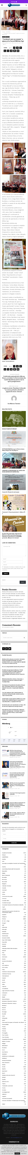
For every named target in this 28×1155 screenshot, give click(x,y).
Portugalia (4, 1033)
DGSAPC (4, 914)
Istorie (3, 982)
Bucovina (4, 879)
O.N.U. (3, 1016)
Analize (4, 859)
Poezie (3, 1026)
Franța (3, 954)
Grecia (3, 959)
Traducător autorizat (7, 1085)
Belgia (3, 873)
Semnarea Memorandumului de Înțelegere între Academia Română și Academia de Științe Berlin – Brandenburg (17, 804)
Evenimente (5, 935)
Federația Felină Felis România (9, 948)
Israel (3, 980)
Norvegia (4, 1011)
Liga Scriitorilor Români (8, 990)
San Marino (5, 1052)
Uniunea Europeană (7, 1098)
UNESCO (4, 1094)
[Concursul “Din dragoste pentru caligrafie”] (5, 795)
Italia (3, 984)
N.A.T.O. (4, 1009)
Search (3, 579)
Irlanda (4, 978)
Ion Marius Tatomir (8, 43)
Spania (4, 1068)
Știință (3, 1077)
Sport (3, 1073)
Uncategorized (5, 1092)
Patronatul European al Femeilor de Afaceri (13, 1022)
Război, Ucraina (6, 1041)
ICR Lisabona (5, 965)
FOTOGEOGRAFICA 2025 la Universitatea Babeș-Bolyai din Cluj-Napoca (13, 449)
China (3, 894)
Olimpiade (4, 1018)
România (7, 36)
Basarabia (4, 871)
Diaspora (4, 916)
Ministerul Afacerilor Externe (9, 1001)
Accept (17, 1153)
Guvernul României (7, 961)
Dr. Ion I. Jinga (5, 921)
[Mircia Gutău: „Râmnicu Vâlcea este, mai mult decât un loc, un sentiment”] (5, 815)
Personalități (5, 1024)
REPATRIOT (5, 1045)
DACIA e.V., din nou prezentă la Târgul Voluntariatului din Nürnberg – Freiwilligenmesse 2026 (17, 785)
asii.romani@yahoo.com (16, 1137)
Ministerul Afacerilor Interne (9, 1003)
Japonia (4, 986)
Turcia (3, 1087)
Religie (3, 1043)
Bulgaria (4, 883)
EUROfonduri (5, 933)
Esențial (4, 931)
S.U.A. (3, 1049)
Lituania (4, 995)
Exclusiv (4, 937)
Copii (3, 907)
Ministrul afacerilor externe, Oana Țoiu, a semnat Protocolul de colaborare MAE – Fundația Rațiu (12, 680)
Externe (4, 944)
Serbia (3, 1064)
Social (3, 1066)
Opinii (3, 1020)
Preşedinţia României (7, 1039)
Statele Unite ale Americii (8, 1075)
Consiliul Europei (6, 902)
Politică (4, 1028)
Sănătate (4, 1054)
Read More (23, 1153)
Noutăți (4, 1013)
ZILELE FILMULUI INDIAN (9, 429)
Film (3, 952)
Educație (4, 929)
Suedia (4, 1079)
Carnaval (4, 890)
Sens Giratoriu (5, 1062)
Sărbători (4, 1058)
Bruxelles (4, 877)
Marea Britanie (5, 999)
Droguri (4, 923)
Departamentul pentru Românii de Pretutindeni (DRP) (10, 912)
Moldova (4, 1005)
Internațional (5, 975)
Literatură (4, 992)
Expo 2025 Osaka (6, 940)
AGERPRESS (5, 857)
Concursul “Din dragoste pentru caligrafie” (17, 793)
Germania (4, 956)
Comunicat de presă (7, 896)
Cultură (4, 36)
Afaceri (4, 854)
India (3, 969)
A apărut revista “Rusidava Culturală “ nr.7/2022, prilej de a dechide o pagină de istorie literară (14, 389)
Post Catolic (5, 1035)
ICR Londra (5, 967)
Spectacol (4, 1071)
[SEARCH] (24, 637)
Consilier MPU (5, 900)
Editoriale (5, 746)
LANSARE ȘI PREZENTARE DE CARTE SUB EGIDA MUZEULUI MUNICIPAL (13, 471)
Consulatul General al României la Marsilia (12, 904)
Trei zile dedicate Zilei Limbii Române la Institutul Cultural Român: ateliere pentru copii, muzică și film (13, 694)
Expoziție (4, 942)
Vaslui (3, 1104)
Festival (4, 950)
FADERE (4, 946)
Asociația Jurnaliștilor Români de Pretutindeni (13, 863)
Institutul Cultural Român (8, 971)
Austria (4, 866)
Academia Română (6, 852)
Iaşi (3, 963)
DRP (3, 925)
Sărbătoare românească (8, 1056)
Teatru (3, 1083)
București (4, 881)
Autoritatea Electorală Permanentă (11, 869)
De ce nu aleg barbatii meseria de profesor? (13, 599)
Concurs (4, 898)
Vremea (4, 719)
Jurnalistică (5, 988)
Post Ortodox (5, 1037)
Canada (4, 888)
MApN (3, 997)
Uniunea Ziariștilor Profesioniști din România (13, 1100)
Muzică (4, 1007)
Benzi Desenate (6, 875)
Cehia (3, 892)
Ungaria (4, 1096)
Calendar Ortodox (6, 885)
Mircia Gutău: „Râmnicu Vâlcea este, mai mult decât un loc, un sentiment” (17, 814)
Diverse (4, 918)
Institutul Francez (6, 973)
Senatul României (6, 1060)
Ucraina (4, 1090)
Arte (3, 861)
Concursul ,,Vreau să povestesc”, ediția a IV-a (13, 512)
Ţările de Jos (5, 1081)
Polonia (4, 1030)
